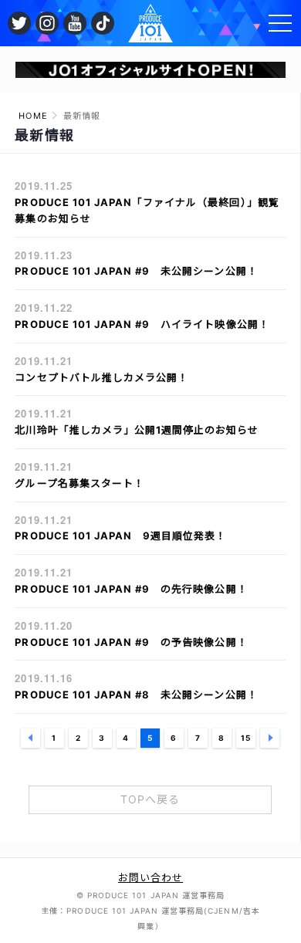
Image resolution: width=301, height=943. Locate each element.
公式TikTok (102, 23)
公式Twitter (19, 23)
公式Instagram (47, 23)
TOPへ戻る (150, 799)
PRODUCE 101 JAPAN (150, 23)
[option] (150, 70)
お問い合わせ (150, 877)
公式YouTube (74, 23)
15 (246, 737)
